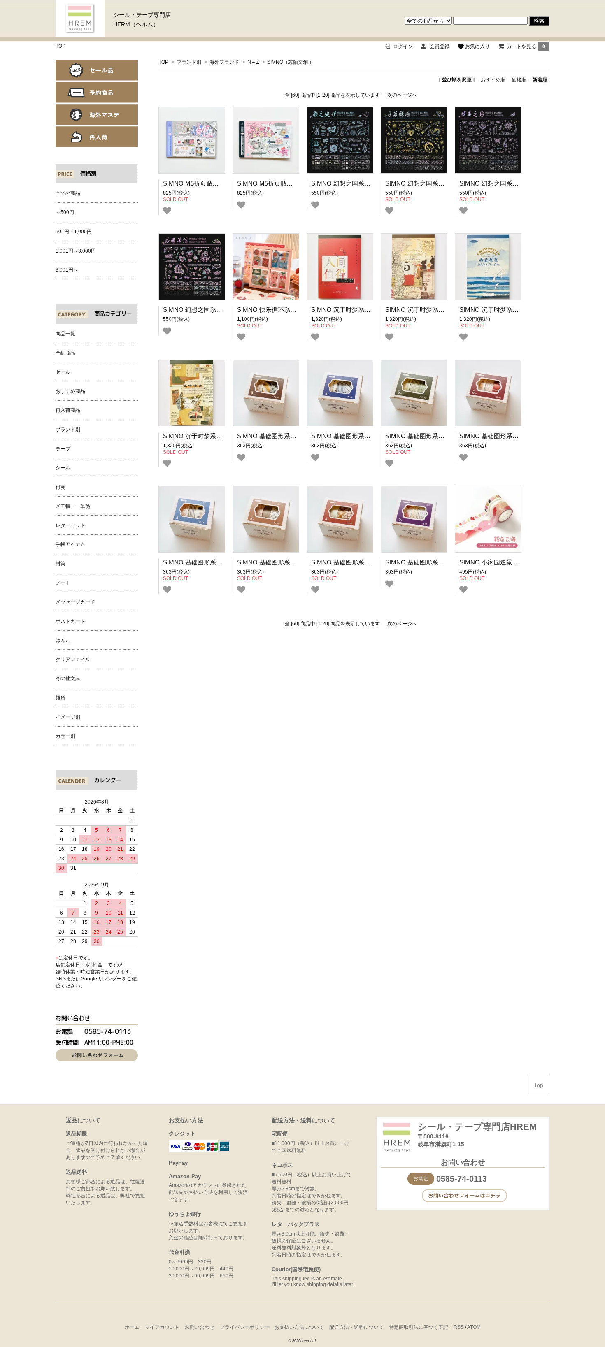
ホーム (132, 1327)
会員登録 (439, 46)
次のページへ (402, 95)
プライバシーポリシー (244, 1327)
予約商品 (97, 92)
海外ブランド (224, 62)
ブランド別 (189, 62)
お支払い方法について (299, 1327)
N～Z (253, 62)
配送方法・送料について (356, 1327)
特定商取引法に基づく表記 (418, 1327)
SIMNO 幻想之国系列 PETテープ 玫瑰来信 (222, 309)
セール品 (97, 70)
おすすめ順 (493, 80)
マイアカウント (162, 1327)
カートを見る (526, 46)
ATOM (474, 1327)
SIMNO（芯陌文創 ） (290, 62)
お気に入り (477, 46)
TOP (60, 46)
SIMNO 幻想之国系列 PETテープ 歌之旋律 (370, 183)
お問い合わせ (199, 1327)
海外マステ (97, 114)
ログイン (403, 46)
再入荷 (97, 136)
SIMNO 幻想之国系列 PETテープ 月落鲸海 (444, 183)
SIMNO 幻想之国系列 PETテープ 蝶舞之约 (518, 183)
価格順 (519, 80)
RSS (459, 1327)
